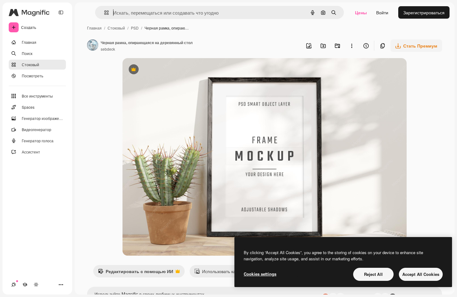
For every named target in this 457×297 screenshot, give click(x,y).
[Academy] (25, 285)
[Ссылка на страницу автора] (92, 45)
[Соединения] (14, 285)
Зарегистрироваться (424, 12)
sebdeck (108, 49)
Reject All (373, 274)
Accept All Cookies (420, 274)
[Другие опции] (351, 45)
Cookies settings (260, 274)
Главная (94, 27)
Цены (361, 12)
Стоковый (116, 27)
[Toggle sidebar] (61, 12)
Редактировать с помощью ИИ (135, 272)
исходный (164, 70)
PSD (135, 27)
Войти (382, 12)
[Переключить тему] (36, 285)
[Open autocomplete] (104, 12)
